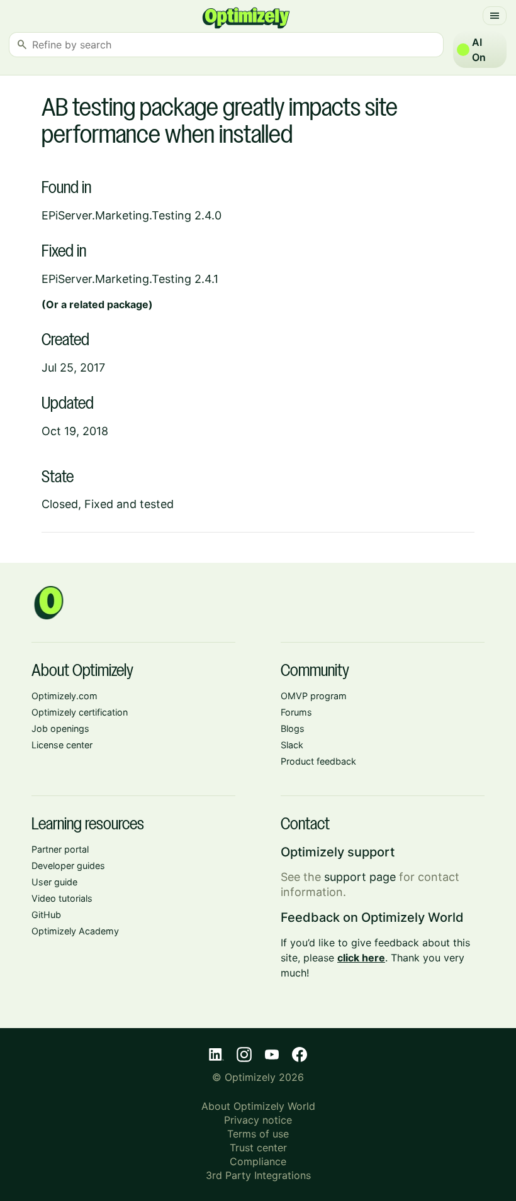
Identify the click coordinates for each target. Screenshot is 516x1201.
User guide (54, 882)
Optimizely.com (64, 695)
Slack (292, 744)
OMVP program (314, 695)
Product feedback (318, 761)
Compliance (258, 1161)
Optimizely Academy (75, 931)
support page (360, 876)
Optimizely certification (79, 712)
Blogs (293, 728)
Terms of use (258, 1133)
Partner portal (60, 849)
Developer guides (68, 865)
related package (109, 304)
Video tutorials (62, 898)
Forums (296, 712)
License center (62, 744)
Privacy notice (258, 1120)
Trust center (258, 1147)
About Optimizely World (258, 1106)
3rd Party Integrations (258, 1175)
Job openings (60, 728)
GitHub (46, 914)
